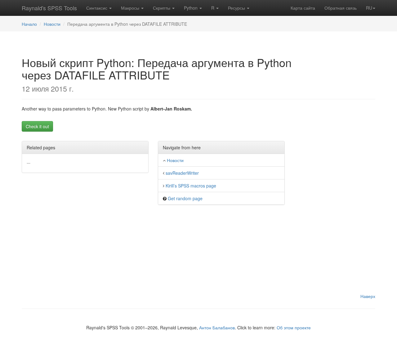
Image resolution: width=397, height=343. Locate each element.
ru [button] (369, 8)
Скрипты (162, 8)
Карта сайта (303, 8)
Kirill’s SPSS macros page (191, 186)
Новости (52, 24)
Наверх (367, 296)
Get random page (185, 198)
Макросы (131, 8)
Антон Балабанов (217, 327)
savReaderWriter (182, 173)
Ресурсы (237, 8)
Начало (29, 24)
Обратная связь (340, 8)
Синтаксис (97, 8)
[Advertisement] (340, 199)
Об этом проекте (294, 327)
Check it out (37, 126)
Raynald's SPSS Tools (49, 8)
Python (191, 8)
